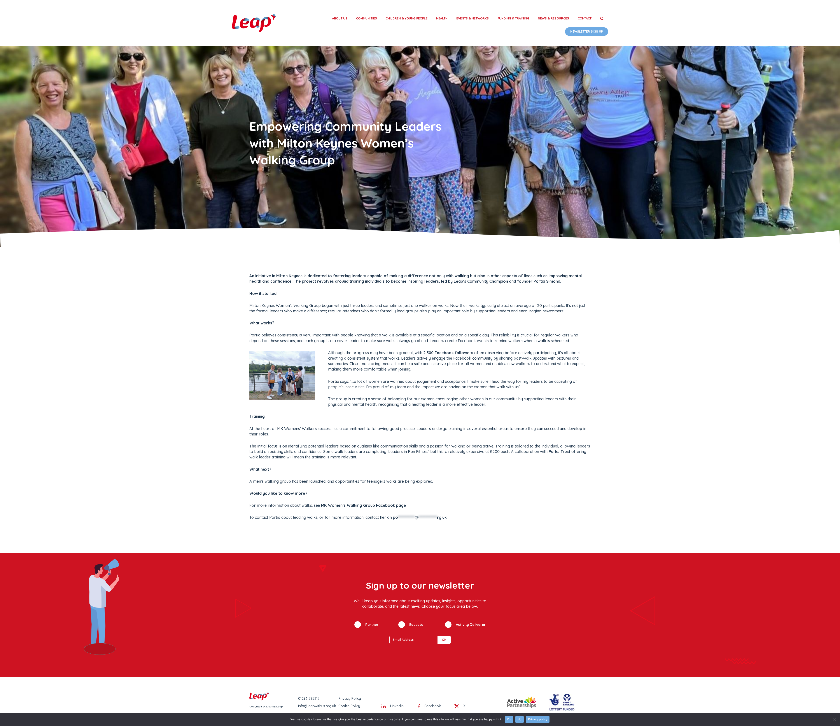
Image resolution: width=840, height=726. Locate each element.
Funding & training (513, 18)
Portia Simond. (547, 281)
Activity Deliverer (471, 624)
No (520, 719)
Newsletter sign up (586, 31)
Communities (366, 18)
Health (442, 18)
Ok (509, 719)
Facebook (432, 706)
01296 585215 (309, 698)
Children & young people (406, 18)
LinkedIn (397, 706)
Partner (371, 624)
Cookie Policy (349, 706)
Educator (417, 624)
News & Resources (553, 18)
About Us (339, 18)
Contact (585, 18)
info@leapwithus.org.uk (317, 706)
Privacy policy (537, 719)
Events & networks (472, 18)
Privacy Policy (349, 698)
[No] (834, 719)
